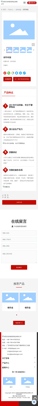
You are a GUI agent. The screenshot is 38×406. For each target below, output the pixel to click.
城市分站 (13, 397)
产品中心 (10, 9)
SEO (9, 397)
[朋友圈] (12, 73)
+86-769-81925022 (13, 339)
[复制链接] (24, 73)
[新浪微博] (4, 73)
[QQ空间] (20, 73)
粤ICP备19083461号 (19, 396)
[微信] (8, 73)
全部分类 (19, 202)
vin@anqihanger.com (14, 351)
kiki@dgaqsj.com (14, 348)
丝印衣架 (18, 9)
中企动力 (25, 397)
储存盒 (10, 307)
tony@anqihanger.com (15, 354)
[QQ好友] (16, 73)
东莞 (28, 397)
